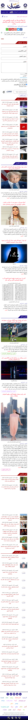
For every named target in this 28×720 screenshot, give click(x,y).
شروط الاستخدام (23, 77)
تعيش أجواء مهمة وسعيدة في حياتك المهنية (10, 653)
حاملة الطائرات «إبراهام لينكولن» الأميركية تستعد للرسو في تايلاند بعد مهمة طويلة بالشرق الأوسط (10, 143)
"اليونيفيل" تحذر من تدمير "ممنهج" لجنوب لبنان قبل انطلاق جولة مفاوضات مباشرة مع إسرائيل (10, 518)
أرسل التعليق (23, 95)
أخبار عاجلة (19, 16)
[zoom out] (7, 16)
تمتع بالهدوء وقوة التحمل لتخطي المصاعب (10, 624)
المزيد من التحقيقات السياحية (8, 353)
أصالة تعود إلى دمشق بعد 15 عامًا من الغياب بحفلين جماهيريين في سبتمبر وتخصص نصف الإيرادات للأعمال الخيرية (14, 204)
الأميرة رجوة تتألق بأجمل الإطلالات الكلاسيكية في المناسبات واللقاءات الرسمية (10, 533)
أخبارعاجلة (25, 16)
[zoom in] (2, 16)
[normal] (4, 16)
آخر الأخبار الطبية (6, 469)
